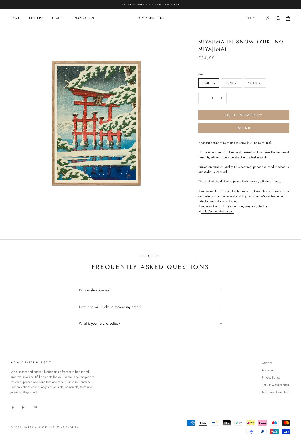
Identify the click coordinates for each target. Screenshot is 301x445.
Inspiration (84, 18)
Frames (58, 18)
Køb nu (243, 128)
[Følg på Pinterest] (35, 407)
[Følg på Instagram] (24, 407)
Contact (267, 362)
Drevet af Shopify (64, 427)
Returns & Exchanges (275, 385)
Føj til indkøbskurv (243, 115)
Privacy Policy (271, 377)
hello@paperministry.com (217, 211)
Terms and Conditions (276, 392)
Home (15, 18)
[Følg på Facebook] (13, 407)
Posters (36, 18)
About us (267, 370)
